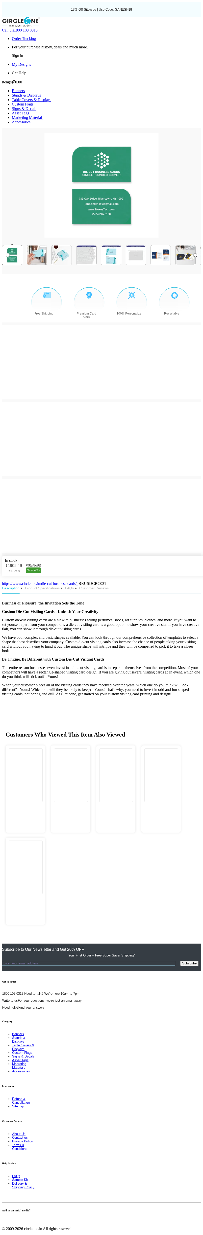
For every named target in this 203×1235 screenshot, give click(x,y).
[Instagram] (12, 1220)
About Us (18, 1134)
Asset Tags (20, 113)
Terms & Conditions (19, 1147)
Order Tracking (24, 38)
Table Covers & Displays (31, 100)
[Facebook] (3, 1220)
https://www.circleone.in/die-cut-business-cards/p (40, 583)
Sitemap (18, 1106)
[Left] (8, 255)
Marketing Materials (27, 117)
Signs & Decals (24, 108)
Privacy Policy (22, 1141)
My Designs (21, 64)
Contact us (20, 1137)
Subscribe (189, 963)
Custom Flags (22, 104)
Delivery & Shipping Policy (23, 1185)
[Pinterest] (9, 1220)
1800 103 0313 (20, 30)
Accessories (21, 122)
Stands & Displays (26, 95)
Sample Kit (20, 1180)
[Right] (195, 255)
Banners (18, 91)
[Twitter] (6, 1220)
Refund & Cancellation (21, 1100)
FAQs (16, 1176)
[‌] (25, 807)
